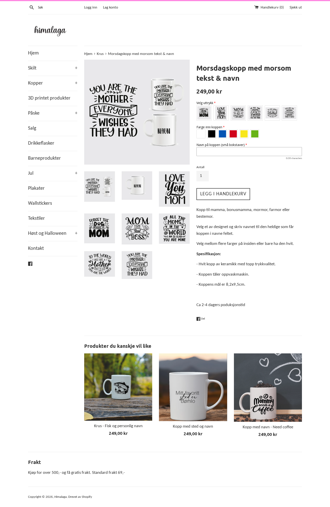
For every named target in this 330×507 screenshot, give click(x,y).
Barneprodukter (44, 158)
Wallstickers (40, 203)
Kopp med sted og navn (193, 426)
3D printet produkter (49, 98)
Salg (32, 128)
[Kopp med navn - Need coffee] (268, 387)
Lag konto (110, 7)
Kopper (52, 83)
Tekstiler (36, 218)
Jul (52, 173)
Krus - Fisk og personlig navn (118, 426)
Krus (100, 54)
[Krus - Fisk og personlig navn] (118, 387)
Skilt (52, 68)
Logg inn (90, 7)
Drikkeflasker (41, 143)
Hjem (33, 53)
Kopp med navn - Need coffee (268, 427)
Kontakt (36, 248)
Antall (200, 167)
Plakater (36, 188)
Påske (52, 113)
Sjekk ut (296, 7)
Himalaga (60, 497)
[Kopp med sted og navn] (193, 387)
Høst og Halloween (52, 233)
